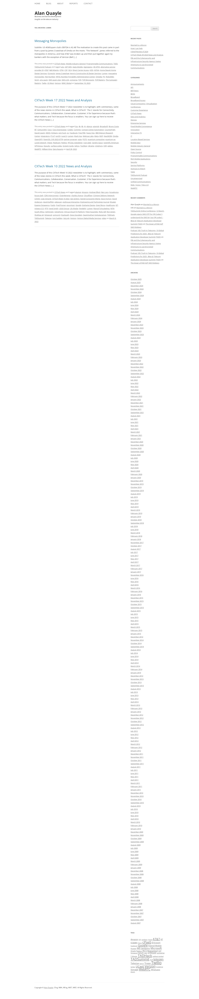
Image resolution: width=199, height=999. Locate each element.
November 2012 (137, 718)
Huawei (133, 948)
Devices (134, 120)
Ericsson (156, 942)
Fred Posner (61, 205)
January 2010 (136, 828)
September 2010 (137, 802)
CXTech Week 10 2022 (60, 199)
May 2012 (134, 737)
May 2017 (134, 559)
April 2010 (134, 819)
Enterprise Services (138, 123)
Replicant (57, 142)
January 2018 (136, 539)
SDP (159, 951)
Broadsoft (104, 126)
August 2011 (136, 767)
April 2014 (134, 663)
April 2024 (134, 312)
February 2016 (136, 591)
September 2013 (137, 685)
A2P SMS (68, 67)
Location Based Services (140, 139)
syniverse (73, 80)
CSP (66, 70)
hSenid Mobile (155, 945)
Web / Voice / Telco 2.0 (140, 185)
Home (37, 3)
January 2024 (136, 321)
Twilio (44, 83)
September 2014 (137, 646)
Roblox (64, 142)
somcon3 (56, 215)
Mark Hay (78, 136)
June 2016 (134, 578)
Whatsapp (155, 969)
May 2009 (134, 854)
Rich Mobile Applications (140, 159)
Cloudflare (88, 195)
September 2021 (137, 412)
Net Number (50, 76)
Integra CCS (39, 208)
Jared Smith (53, 208)
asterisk (96, 126)
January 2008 (136, 907)
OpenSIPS (39, 139)
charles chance (77, 195)
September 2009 (137, 841)
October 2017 (136, 546)
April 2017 (134, 562)
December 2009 (137, 832)
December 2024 (137, 285)
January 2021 (136, 438)
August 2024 (136, 299)
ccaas (134, 942)
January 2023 (136, 360)
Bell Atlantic (54, 70)
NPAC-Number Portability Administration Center (75, 76)
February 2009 (136, 864)
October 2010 (136, 799)
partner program (70, 139)
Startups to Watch (138, 168)
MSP (101, 136)
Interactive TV (136, 133)
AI (85, 126)
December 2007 (137, 910)
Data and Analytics (138, 116)
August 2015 (136, 611)
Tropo (147, 963)
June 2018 (134, 529)
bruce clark (39, 195)
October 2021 (136, 409)
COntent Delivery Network (103, 195)
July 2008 (134, 887)
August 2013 (136, 689)
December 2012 (137, 715)
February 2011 (136, 786)
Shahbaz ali (39, 215)
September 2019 (137, 490)
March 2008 (135, 900)
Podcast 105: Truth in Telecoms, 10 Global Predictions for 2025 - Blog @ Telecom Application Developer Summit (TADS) (147, 233)
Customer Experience (139, 110)
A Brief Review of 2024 (139, 51)
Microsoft (156, 948)
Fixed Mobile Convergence (141, 126)
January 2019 (136, 516)
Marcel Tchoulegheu (101, 208)
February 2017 (136, 568)
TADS (115, 63)
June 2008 (134, 890)
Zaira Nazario (58, 149)
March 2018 (135, 533)
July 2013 (134, 692)
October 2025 (136, 279)
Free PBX (82, 133)
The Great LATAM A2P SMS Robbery (145, 263)
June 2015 (134, 617)
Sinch (37, 80)
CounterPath (110, 129)
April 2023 (134, 351)
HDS (91, 70)
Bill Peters (134, 90)
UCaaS (140, 966)
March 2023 (135, 354)
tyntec (133, 967)
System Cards (68, 146)
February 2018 (136, 536)
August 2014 (136, 650)
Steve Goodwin (76, 215)
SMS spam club (55, 80)
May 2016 (134, 581)
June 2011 (134, 773)
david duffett (48, 202)
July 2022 (134, 380)
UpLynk (66, 218)
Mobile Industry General (76, 63)
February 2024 (136, 318)
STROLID (152, 952)
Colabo (70, 129)
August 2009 (136, 845)
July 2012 (134, 731)
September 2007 (137, 920)
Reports (73, 3)
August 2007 (136, 923)
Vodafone (159, 967)
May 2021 (134, 425)
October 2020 (136, 448)
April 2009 (134, 858)
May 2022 (134, 386)
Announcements (137, 84)
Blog (48, 3)
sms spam (44, 80)
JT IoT (52, 136)
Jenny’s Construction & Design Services (85, 73)
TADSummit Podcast (43, 67)
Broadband (135, 97)
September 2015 (137, 607)
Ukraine (91, 146)
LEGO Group (64, 208)
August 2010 (136, 806)
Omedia (99, 76)
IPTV (46, 208)
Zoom (133, 972)
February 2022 (136, 396)
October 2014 (136, 643)
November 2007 (137, 913)
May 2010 (134, 815)
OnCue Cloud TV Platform (74, 212)
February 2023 (136, 357)
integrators (45, 136)
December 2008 (137, 871)
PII (104, 76)
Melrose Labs (88, 136)
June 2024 (134, 305)
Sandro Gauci (97, 142)
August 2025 (136, 282)
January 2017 (136, 572)
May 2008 (134, 894)
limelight (82, 208)
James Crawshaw (62, 73)
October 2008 (136, 877)
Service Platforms (138, 165)
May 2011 (134, 776)
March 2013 (135, 705)
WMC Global (66, 83)
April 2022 (134, 390)
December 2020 (137, 442)
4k (80, 126)
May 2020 (134, 464)
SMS (145, 953)
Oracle (133, 951)
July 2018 (134, 526)
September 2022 (137, 373)
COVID (37, 199)
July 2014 (134, 653)
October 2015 (136, 604)
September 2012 (137, 724)
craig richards (46, 199)
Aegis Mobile (78, 67)
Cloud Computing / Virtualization (144, 103)
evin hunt (62, 133)
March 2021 (135, 432)
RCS (145, 950)
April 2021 (134, 429)
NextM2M (108, 136)
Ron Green (111, 212)
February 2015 (136, 630)
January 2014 (136, 672)
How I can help (137, 48)
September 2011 (137, 763)
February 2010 (136, 825)
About (60, 3)
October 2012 (136, 721)
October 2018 (136, 520)
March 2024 (135, 315)
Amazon (85, 192)
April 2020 (134, 468)
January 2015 (136, 633)
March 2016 (135, 588)
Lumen (104, 73)
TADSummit (39, 218)
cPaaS (146, 942)
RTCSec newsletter (75, 142)
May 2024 (134, 308)
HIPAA (96, 70)
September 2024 (137, 295)
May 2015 (134, 620)
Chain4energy (65, 195)
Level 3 (64, 136)
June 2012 (134, 734)
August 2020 (136, 455)
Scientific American (111, 142)
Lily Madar (74, 208)
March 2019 (135, 510)
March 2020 (135, 471)
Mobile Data (135, 142)
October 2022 (136, 370)
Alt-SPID (96, 67)
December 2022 (137, 364)
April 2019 (134, 507)
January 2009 (136, 868)
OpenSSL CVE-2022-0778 (53, 139)
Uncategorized (136, 178)
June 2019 (134, 500)
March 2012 (135, 744)
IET (117, 205)
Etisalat (113, 202)
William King (47, 149)
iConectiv (51, 73)
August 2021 (136, 416)
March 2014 (135, 666)
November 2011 (137, 757)
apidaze (145, 939)
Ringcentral (152, 950)
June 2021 (134, 422)
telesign (158, 959)
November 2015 (137, 601)
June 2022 (134, 383)
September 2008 (137, 881)
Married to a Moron (138, 45)
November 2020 (137, 445)
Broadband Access (138, 100)
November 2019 (137, 484)
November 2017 (137, 542)
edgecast (58, 202)
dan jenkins (74, 199)
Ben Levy (105, 192)
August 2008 (136, 884)
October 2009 (136, 838)
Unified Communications (141, 181)
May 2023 (134, 347)
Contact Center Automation (93, 129)
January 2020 (136, 477)
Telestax (48, 218)
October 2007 (136, 916)
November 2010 (137, 796)
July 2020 (134, 458)
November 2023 (137, 328)
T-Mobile (134, 956)
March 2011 (135, 783)
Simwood (48, 215)
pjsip (80, 139)
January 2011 (136, 789)
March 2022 (135, 393)
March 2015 (135, 627)
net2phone (58, 212)
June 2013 (134, 695)
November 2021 (137, 406)
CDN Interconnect (51, 195)
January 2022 (136, 399)
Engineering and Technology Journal (94, 202)
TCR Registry (100, 80)
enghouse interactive (71, 202)
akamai (78, 192)
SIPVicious (39, 146)
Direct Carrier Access (81, 70)
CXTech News (59, 63)
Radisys (139, 951)
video (104, 218)
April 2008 (134, 897)
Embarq (54, 133)
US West (50, 83)
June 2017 (134, 555)
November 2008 (137, 874)
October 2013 (136, 682)
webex (110, 146)
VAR (105, 146)
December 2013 (137, 676)
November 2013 (137, 679)
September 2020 (137, 451)
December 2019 (137, 481)
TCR (79, 80)
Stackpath (65, 215)
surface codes (56, 146)
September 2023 (137, 334)
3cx (76, 126)
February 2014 (136, 669)
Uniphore (99, 146)
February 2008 (136, 903)
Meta (96, 136)
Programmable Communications (99, 63)
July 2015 (134, 614)
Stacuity (47, 146)
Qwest (49, 142)
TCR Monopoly (88, 80)
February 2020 (136, 474)
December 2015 (137, 598)
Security (134, 162)
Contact (88, 3)
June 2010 (134, 812)
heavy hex (90, 133)
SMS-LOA (65, 80)
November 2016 (137, 575)
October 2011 (136, 760)
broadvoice (113, 192)
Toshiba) (83, 146)
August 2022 (136, 377)
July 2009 (134, 848)
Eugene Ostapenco (42, 205)
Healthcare (110, 205)
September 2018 (137, 523)
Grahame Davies (88, 205)
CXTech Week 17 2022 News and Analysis (63, 100)
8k (82, 126)
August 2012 (136, 728)
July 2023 (134, 341)
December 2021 (137, 403)
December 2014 (137, 637)
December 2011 (137, 754)
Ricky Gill (102, 212)
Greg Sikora (100, 205)
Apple (150, 940)
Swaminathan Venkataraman (94, 215)
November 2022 (137, 367)
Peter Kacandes (92, 212)
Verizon (58, 83)
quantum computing (96, 139)
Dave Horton (106, 199)
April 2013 (134, 702)
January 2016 (136, 594)
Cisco (50, 129)
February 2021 (136, 435)
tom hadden (57, 218)
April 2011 (134, 780)
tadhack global (158, 956)
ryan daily (87, 142)
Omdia (115, 136)
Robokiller (110, 76)
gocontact (71, 205)
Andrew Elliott (94, 192)
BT (36, 129)
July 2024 (134, 302)
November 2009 (137, 835)
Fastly (52, 205)
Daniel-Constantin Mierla (90, 199)
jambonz (145, 948)
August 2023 (136, 338)
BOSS (133, 94)
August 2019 (136, 494)
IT (131, 136)
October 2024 (136, 292)
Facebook (74, 133)
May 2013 (134, 698)
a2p (62, 67)
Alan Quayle (48, 987)
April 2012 (134, 741)
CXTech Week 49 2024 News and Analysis (147, 55)
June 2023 (134, 344)
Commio (77, 129)
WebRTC (38, 149)
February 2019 (136, 513)
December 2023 (137, 325)
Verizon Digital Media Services (89, 218)
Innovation (135, 129)
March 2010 (135, 822)
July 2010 (134, 809)
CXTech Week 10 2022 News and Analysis (63, 166)
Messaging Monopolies (50, 41)
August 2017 (136, 549)
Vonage (134, 969)
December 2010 (137, 793)
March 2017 (135, 565)
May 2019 (134, 503)
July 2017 (134, 552)
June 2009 (134, 851)
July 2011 (134, 770)
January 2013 (136, 711)
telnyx (76, 146)
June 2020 (134, 461)
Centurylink (42, 129)
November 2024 (137, 289)
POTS (85, 139)
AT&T (46, 70)
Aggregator (88, 67)
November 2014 (137, 640)
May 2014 (134, 659)
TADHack (111, 215)
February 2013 (136, 708)
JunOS (58, 136)
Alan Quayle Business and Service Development (48, 14)
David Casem (40, 133)
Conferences (136, 107)
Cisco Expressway (60, 129)
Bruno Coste (114, 126)
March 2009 (135, 861)
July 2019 (134, 497)
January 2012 (136, 750)
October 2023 (136, 331)
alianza (89, 126)
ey (68, 133)
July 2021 (134, 419)
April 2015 (134, 624)
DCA (70, 70)
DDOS (48, 133)
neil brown (49, 212)
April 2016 (134, 585)
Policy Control (136, 152)
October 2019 (136, 487)
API (132, 87)
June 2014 (134, 656)
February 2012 (136, 747)
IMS (139, 948)
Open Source (136, 149)
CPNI (62, 70)
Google (78, 205)
